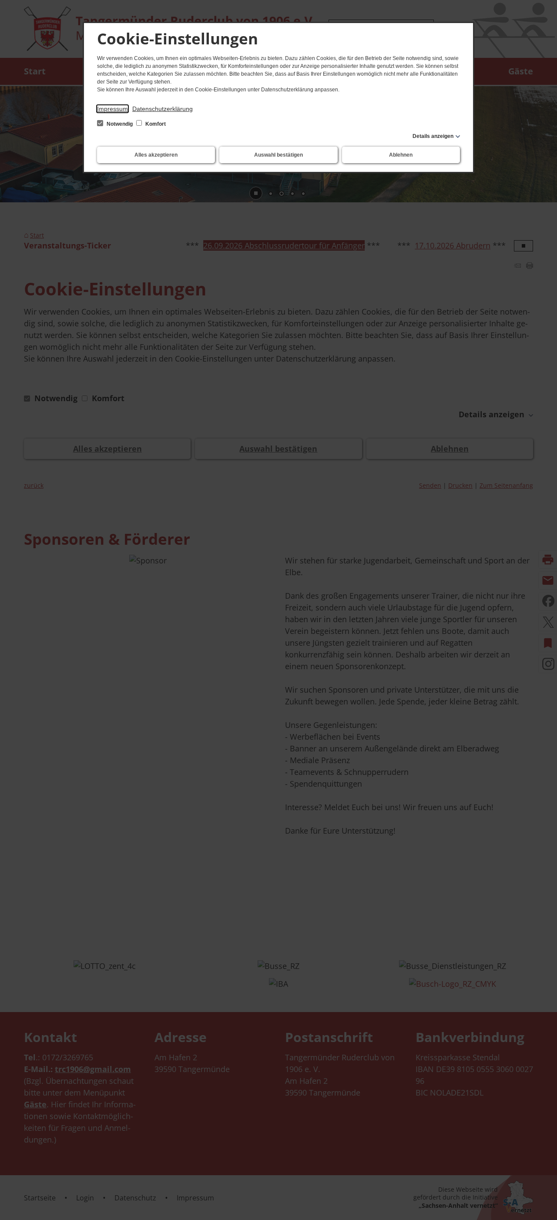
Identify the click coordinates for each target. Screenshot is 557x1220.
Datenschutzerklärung (162, 108)
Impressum (112, 108)
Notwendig (119, 124)
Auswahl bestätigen (278, 155)
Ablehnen (401, 155)
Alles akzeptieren (156, 155)
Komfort (155, 124)
